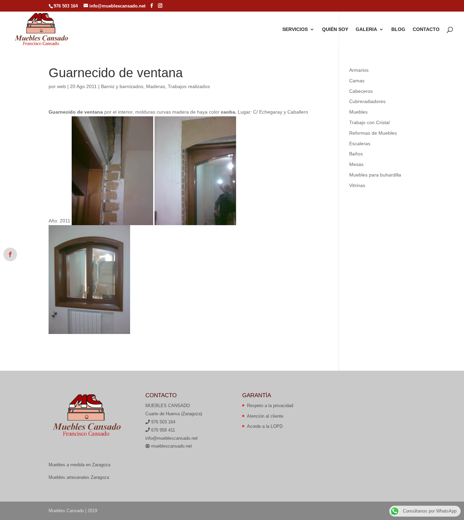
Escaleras (359, 143)
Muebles (358, 112)
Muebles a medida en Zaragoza (79, 464)
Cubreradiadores (367, 101)
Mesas (356, 164)
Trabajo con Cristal (369, 122)
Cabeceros (361, 91)
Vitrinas (357, 185)
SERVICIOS (295, 29)
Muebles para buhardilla (375, 175)
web (61, 86)
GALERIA (366, 29)
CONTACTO (426, 29)
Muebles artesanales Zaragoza (79, 477)
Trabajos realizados (189, 86)
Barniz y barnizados (122, 86)
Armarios (359, 70)
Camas (356, 80)
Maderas (155, 86)
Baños (356, 153)
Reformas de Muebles (373, 133)
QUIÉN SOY (335, 29)
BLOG (398, 29)
